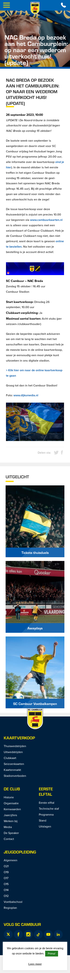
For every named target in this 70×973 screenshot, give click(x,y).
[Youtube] (48, 934)
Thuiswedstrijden (15, 746)
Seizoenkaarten (14, 764)
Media (8, 827)
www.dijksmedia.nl (25, 395)
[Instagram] (28, 934)
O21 (6, 866)
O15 (6, 884)
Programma (46, 814)
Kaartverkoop (19, 737)
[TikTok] (38, 934)
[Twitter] (8, 934)
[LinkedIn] (58, 934)
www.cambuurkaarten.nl (46, 220)
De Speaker (11, 833)
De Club (12, 788)
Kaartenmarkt (12, 770)
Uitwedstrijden (13, 752)
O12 (6, 896)
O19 (6, 872)
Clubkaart (10, 758)
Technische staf (49, 809)
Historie (9, 797)
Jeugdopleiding (20, 852)
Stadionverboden (15, 776)
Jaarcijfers (10, 815)
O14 (6, 890)
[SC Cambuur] (35, 8)
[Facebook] (18, 934)
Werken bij (11, 821)
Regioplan (10, 908)
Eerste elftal (46, 791)
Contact (9, 839)
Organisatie (11, 803)
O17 (6, 878)
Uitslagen (45, 826)
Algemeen (10, 860)
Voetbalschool (13, 902)
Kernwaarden (12, 809)
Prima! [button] (51, 953)
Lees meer (35, 964)
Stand (42, 820)
